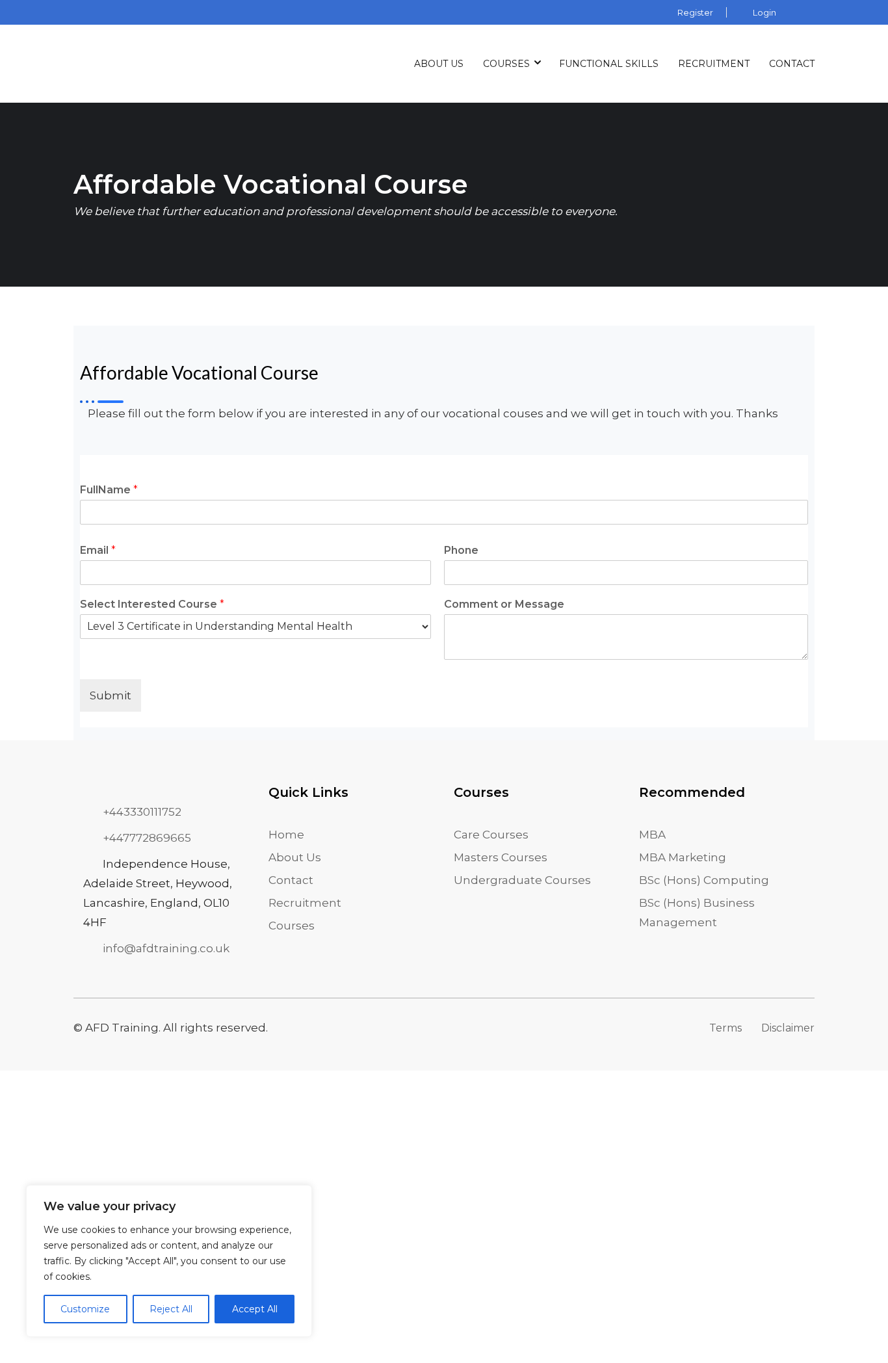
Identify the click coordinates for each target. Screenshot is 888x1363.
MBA (652, 834)
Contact (792, 64)
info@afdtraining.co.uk (166, 948)
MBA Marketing (682, 857)
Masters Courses (500, 857)
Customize (85, 1309)
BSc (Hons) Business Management (697, 912)
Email (98, 550)
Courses (506, 64)
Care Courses (491, 834)
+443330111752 (142, 811)
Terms (725, 1028)
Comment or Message (504, 604)
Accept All (255, 1309)
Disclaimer (788, 1028)
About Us (439, 64)
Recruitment (714, 64)
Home (286, 834)
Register (695, 12)
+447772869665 (147, 837)
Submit (110, 695)
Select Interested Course (152, 604)
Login (764, 12)
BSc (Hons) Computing (704, 880)
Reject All (171, 1309)
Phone (461, 550)
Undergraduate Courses (522, 880)
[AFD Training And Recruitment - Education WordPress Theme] (105, 63)
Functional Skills (609, 64)
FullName (109, 490)
